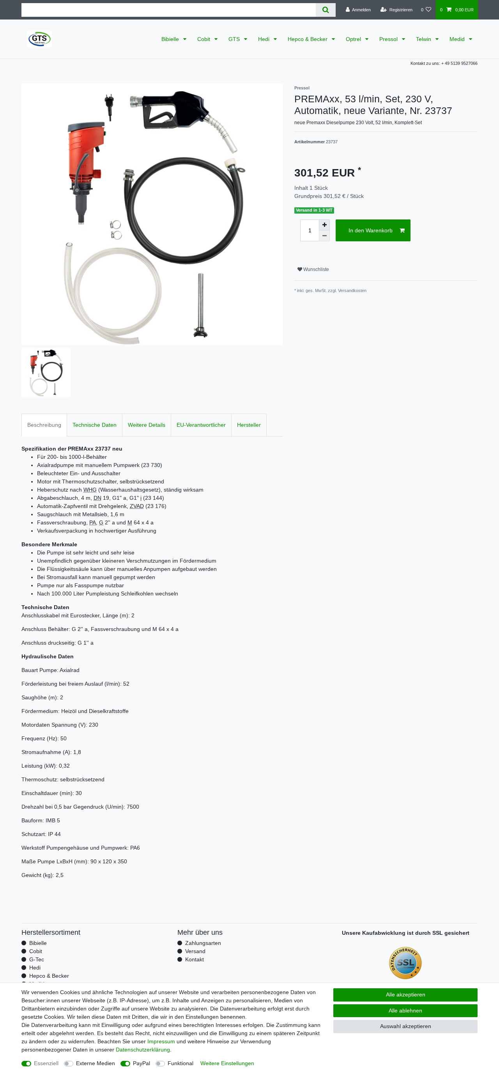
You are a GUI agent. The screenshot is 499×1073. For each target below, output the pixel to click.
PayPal (141, 1063)
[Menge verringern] (324, 235)
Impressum (161, 1041)
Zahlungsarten (203, 943)
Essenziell (46, 1063)
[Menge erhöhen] (324, 224)
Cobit (204, 39)
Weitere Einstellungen (227, 1063)
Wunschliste (315, 269)
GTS (234, 39)
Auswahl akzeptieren (405, 1026)
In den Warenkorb (371, 230)
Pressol (389, 39)
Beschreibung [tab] (44, 425)
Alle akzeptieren (405, 994)
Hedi (264, 39)
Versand (195, 951)
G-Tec (36, 959)
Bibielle (170, 39)
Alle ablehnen (405, 1010)
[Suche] (326, 10)
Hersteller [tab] (249, 425)
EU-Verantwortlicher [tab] (201, 425)
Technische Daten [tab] (95, 425)
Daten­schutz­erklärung (143, 1049)
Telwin (424, 39)
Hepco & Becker (308, 39)
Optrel (354, 39)
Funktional (180, 1063)
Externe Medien (95, 1063)
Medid (457, 39)
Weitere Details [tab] (146, 425)
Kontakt (194, 959)
